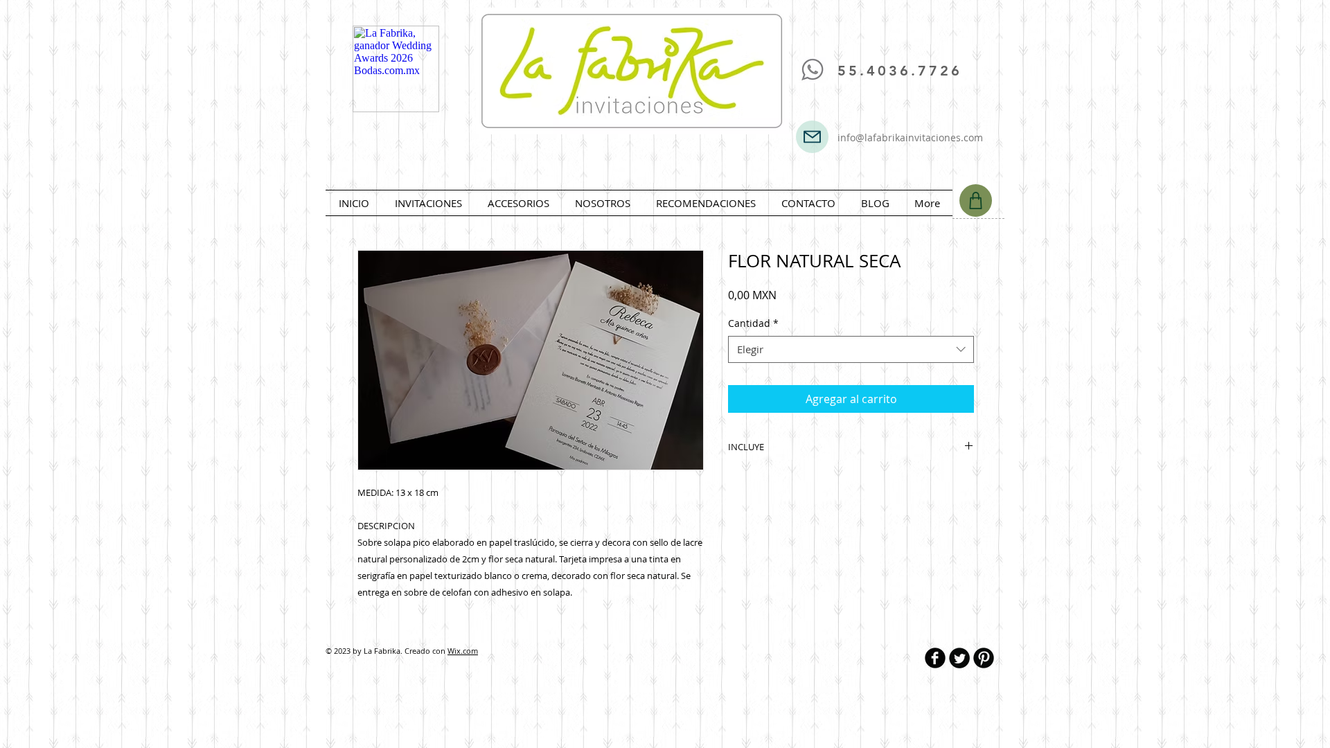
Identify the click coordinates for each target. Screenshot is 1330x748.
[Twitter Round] (959, 658)
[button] (428, 202)
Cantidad (753, 323)
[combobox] (851, 349)
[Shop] (975, 200)
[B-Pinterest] (983, 658)
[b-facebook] (935, 658)
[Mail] (812, 137)
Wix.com (462, 650)
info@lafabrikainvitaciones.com (910, 137)
